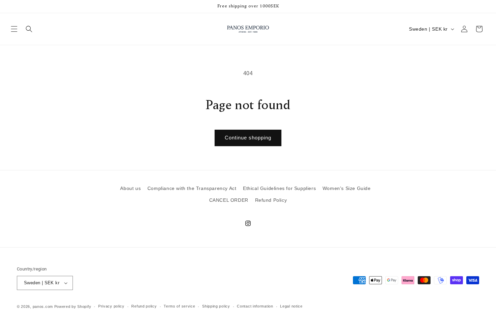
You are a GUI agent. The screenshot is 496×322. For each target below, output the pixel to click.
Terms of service (179, 306)
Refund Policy (271, 200)
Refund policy (144, 306)
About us (130, 188)
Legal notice (291, 306)
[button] (14, 29)
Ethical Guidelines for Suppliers (279, 188)
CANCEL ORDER (228, 200)
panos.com (43, 306)
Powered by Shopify (72, 306)
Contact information (255, 306)
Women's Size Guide (347, 188)
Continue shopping (248, 137)
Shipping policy (216, 306)
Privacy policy (111, 306)
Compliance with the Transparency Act (192, 188)
